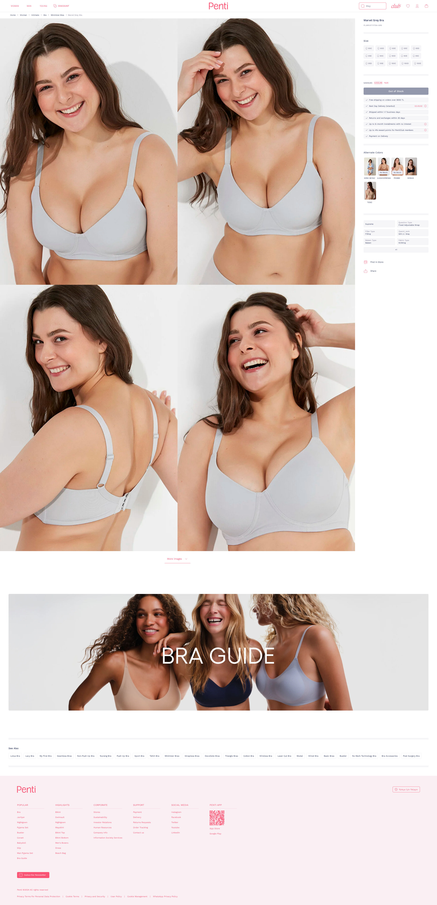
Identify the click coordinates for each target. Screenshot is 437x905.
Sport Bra (139, 756)
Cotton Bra (248, 756)
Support (138, 805)
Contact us (138, 832)
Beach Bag (60, 853)
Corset (20, 838)
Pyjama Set (22, 827)
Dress (58, 848)
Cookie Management (137, 896)
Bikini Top (60, 832)
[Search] (363, 6)
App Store (215, 828)
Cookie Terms (72, 896)
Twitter (174, 822)
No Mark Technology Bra (364, 756)
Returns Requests (142, 822)
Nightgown (22, 822)
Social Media (179, 805)
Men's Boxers (61, 843)
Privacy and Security (95, 896)
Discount (63, 6)
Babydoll (21, 843)
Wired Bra (313, 756)
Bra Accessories (390, 756)
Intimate (35, 15)
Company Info (100, 832)
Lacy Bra (29, 756)
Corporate (101, 805)
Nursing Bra (105, 756)
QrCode (217, 818)
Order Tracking (140, 827)
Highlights (62, 805)
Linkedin (175, 832)
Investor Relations (102, 822)
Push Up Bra (123, 756)
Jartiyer (21, 817)
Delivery (137, 817)
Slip (19, 848)
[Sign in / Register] (417, 6)
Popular (22, 805)
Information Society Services (108, 838)
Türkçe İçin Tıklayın (408, 789)
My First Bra (46, 756)
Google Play (215, 833)
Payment (137, 812)
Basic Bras (329, 756)
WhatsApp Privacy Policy (165, 896)
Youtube (175, 827)
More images (174, 558)
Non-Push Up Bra (85, 756)
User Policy (116, 896)
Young (43, 6)
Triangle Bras (231, 756)
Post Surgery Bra (411, 756)
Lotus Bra (15, 756)
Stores (97, 812)
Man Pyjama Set (25, 853)
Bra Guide (22, 858)
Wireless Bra (265, 756)
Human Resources (102, 827)
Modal (300, 756)
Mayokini (59, 827)
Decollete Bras (212, 756)
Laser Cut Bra (284, 756)
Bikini (58, 812)
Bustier (343, 756)
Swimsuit (59, 817)
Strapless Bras (192, 756)
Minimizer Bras (57, 15)
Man (29, 6)
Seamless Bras (64, 756)
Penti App (216, 805)
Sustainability (100, 817)
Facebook (176, 817)
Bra (45, 15)
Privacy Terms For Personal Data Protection (38, 896)
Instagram (176, 812)
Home (13, 15)
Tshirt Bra (154, 756)
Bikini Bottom (61, 838)
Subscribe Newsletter (35, 875)
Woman (15, 6)
